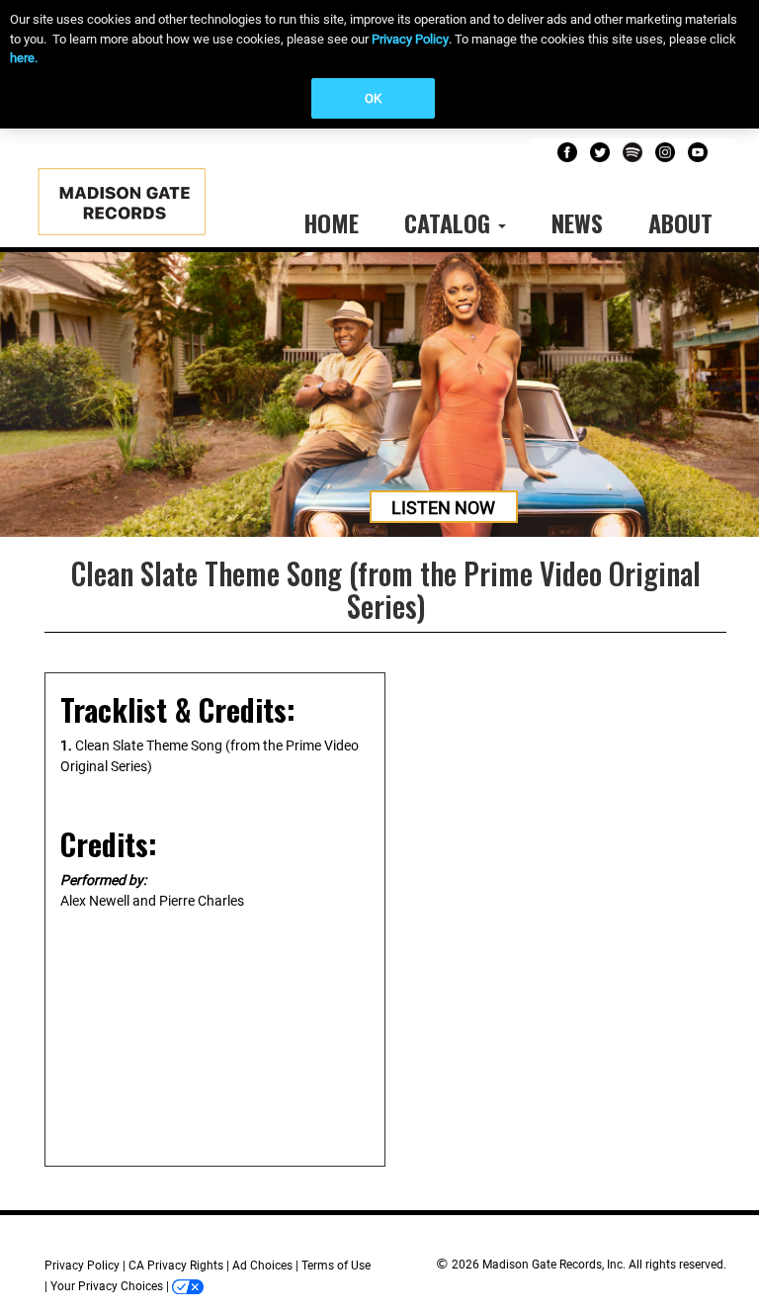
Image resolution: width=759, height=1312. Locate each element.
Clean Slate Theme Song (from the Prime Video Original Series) (386, 589)
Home (331, 222)
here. (24, 57)
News (577, 222)
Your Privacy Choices (106, 1286)
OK (373, 98)
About (680, 222)
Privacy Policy (410, 39)
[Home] (142, 207)
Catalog (450, 222)
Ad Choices (262, 1265)
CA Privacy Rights (175, 1265)
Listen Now (443, 507)
